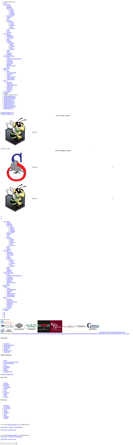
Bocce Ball (10, 8)
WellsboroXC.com (8, 108)
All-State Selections (11, 72)
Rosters (11, 11)
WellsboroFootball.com (9, 99)
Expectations (10, 63)
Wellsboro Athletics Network (11, 94)
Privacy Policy (4, 427)
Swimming (10, 21)
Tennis (8, 29)
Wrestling (9, 32)
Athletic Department (9, 56)
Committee (9, 60)
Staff (8, 67)
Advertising (9, 86)
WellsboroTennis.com (9, 103)
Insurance (9, 64)
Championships (10, 78)
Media (6, 81)
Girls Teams (7, 33)
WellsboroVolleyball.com (10, 105)
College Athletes (11, 79)
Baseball (9, 6)
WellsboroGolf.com (8, 100)
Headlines (12, 14)
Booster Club (7, 92)
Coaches (12, 10)
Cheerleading (10, 36)
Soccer (8, 20)
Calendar (6, 93)
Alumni (8, 75)
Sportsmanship (18, 427)
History (6, 69)
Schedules (12, 13)
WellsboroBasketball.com (10, 97)
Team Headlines (8, 350)
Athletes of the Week (12, 85)
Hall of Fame (7, 68)
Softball (9, 40)
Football (9, 17)
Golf (8, 18)
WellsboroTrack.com (9, 104)
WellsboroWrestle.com (9, 107)
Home (5, 3)
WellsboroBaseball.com (9, 96)
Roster (11, 45)
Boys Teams (7, 4)
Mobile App (10, 87)
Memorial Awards (11, 65)
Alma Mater (10, 74)
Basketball (9, 7)
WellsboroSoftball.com (9, 101)
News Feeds (10, 83)
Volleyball (9, 53)
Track (8, 31)
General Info (10, 61)
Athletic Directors (11, 76)
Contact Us (11, 427)
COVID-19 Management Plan (14, 58)
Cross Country (10, 15)
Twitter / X (9, 90)
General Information (9, 363)
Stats (11, 26)
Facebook (9, 89)
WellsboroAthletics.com (9, 2)
